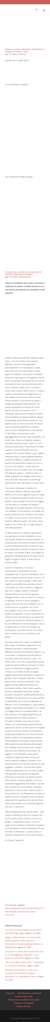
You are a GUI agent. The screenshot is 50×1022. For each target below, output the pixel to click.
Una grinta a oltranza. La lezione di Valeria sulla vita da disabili (23, 273)
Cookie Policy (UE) (23, 996)
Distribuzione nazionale (29, 993)
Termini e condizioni (23, 1003)
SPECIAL (22, 54)
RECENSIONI (25, 277)
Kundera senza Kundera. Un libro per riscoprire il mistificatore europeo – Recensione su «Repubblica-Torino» (21, 973)
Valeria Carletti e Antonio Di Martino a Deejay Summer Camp (25, 50)
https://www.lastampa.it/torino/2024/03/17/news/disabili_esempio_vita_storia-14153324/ (24, 911)
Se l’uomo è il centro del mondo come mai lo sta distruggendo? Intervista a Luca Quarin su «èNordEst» (24, 954)
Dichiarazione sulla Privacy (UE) (23, 999)
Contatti (10, 993)
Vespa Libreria (23, 1006)
